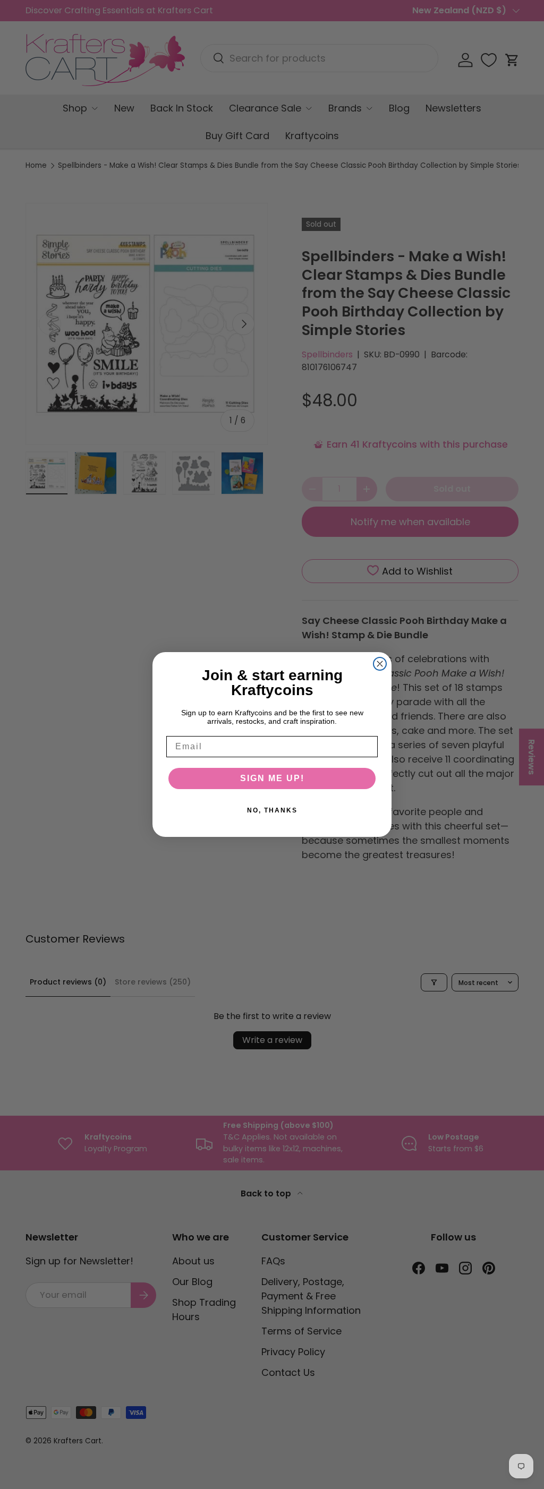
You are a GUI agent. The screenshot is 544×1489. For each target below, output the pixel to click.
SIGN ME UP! (272, 778)
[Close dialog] (379, 663)
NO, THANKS (272, 810)
